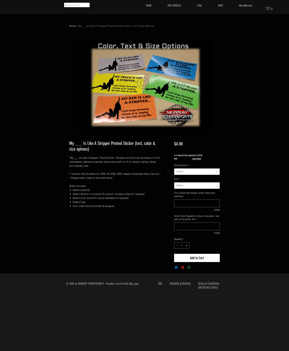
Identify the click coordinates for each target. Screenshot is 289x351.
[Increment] (187, 245)
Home (72, 26)
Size (177, 179)
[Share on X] (195, 267)
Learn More (196, 158)
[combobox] (197, 171)
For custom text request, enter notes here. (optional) (195, 195)
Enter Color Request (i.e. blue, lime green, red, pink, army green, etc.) (196, 218)
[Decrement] (177, 245)
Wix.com (133, 283)
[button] (270, 8)
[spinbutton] (182, 245)
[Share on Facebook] (176, 267)
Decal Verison (181, 165)
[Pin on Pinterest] (183, 267)
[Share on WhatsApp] (189, 267)
